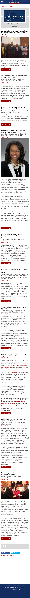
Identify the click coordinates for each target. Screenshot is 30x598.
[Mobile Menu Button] (2, 2)
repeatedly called (15, 372)
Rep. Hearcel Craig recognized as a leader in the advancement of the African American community (14, 32)
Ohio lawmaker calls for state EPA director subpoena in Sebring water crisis (14, 355)
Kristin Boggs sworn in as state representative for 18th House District (14, 473)
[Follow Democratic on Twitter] (15, 553)
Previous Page (4, 546)
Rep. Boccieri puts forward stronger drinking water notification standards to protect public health (14, 270)
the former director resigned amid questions (13, 402)
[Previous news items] (2, 16)
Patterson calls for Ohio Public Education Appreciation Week (13, 419)
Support (14, 585)
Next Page (5, 546)
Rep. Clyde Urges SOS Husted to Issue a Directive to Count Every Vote (13, 108)
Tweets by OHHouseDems (7, 555)
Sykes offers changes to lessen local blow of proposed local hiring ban (14, 131)
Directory (18, 585)
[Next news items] (27, 16)
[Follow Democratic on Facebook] (5, 553)
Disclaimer (8, 585)
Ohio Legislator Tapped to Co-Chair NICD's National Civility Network (14, 76)
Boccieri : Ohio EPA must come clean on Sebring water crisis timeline (13, 235)
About (22, 585)
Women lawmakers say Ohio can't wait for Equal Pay (13, 307)
